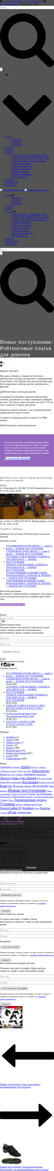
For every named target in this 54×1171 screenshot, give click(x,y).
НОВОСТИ (12, 182)
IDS (9, 775)
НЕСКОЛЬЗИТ (40, 786)
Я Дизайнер (26, 808)
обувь (11, 812)
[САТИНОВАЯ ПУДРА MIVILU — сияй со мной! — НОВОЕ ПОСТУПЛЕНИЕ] (30, 548)
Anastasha (16, 767)
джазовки (3, 813)
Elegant (3, 774)
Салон (9, 756)
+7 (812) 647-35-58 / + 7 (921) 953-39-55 (23, 1)
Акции (9, 740)
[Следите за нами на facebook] (2, 665)
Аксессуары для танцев (18, 778)
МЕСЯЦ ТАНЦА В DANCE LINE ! (24, 708)
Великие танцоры (46, 782)
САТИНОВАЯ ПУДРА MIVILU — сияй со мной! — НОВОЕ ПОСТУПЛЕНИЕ (28, 552)
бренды (45, 808)
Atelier (25, 767)
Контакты (11, 185)
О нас (9, 137)
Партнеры (17, 145)
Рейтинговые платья (23, 796)
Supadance (41, 774)
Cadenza (41, 767)
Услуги (9, 153)
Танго (11, 800)
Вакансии (17, 139)
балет (37, 808)
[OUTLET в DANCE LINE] (20, 721)
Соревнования (13, 758)
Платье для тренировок (40, 794)
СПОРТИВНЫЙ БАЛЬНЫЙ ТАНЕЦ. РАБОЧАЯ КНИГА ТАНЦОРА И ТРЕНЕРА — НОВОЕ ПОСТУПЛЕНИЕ (28, 583)
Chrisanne (27, 771)
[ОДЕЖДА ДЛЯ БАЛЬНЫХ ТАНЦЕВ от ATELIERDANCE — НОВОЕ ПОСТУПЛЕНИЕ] (30, 562)
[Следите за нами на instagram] (5, 665)
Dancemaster (41, 771)
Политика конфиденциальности (18, 868)
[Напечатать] (1, 366)
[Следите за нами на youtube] (9, 665)
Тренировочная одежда (30, 800)
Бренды (10, 179)
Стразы (4, 800)
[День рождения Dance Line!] (21, 713)
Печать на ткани (20, 171)
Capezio (20, 771)
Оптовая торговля (21, 163)
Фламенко (19, 805)
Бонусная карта (14, 782)
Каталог (10, 147)
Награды (16, 142)
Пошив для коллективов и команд (29, 161)
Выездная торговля (22, 166)
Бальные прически (21, 169)
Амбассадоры (13, 742)
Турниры (7, 804)
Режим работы (6, 797)
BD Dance (34, 767)
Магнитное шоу (20, 177)
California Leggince (8, 771)
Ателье (9, 150)
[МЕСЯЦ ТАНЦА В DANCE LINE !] (25, 705)
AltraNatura (5, 767)
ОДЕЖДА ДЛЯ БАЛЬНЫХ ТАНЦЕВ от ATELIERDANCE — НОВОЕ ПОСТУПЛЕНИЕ (27, 567)
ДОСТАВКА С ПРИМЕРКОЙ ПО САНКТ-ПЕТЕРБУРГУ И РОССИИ (30, 156)
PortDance (19, 775)
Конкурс (6, 786)
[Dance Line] (24, 190)
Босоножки (30, 782)
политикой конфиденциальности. (42, 955)
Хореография (9, 808)
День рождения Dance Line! (20, 716)
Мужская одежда (22, 786)
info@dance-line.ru (9, 4)
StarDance (29, 774)
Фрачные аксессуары (32, 804)
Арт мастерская (44, 778)
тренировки (24, 812)
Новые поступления (16, 753)
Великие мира (13, 750)
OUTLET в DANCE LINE (19, 724)
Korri (13, 775)
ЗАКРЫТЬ (5, 911)
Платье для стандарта (20, 794)
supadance (11, 737)
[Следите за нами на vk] (12, 665)
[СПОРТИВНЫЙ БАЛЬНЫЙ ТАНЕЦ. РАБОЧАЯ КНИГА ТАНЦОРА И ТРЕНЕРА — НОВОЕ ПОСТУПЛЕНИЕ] (30, 578)
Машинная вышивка (22, 174)
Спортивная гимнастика (43, 797)
